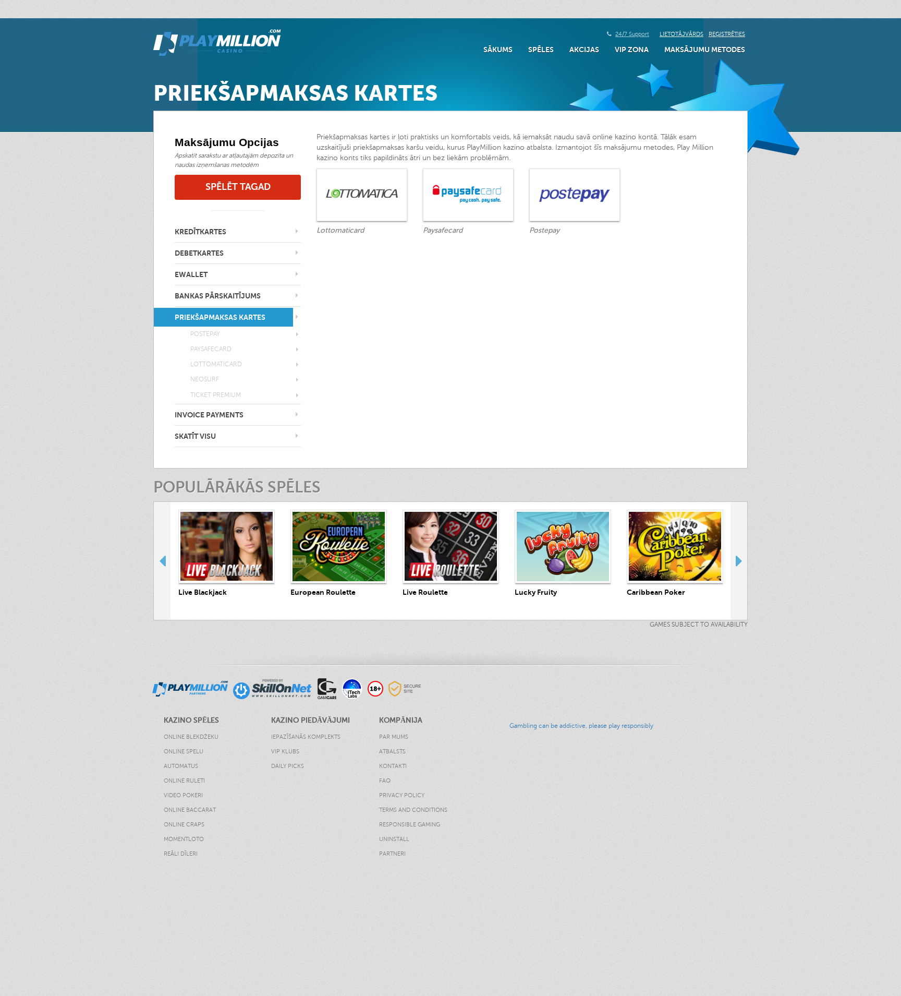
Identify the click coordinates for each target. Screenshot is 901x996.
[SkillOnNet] (272, 688)
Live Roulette (425, 592)
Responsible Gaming (409, 824)
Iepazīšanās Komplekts (305, 737)
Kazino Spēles (23, 910)
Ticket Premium (215, 395)
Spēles (541, 49)
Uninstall (394, 839)
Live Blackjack (202, 592)
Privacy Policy (401, 795)
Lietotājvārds (681, 34)
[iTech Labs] (352, 688)
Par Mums (393, 737)
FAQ (385, 780)
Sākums (498, 49)
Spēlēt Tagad (238, 187)
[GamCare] (327, 688)
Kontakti (393, 766)
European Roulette (323, 592)
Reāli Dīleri (181, 853)
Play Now (226, 546)
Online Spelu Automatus (183, 759)
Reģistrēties (727, 34)
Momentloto (184, 839)
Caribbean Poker (656, 592)
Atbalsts (392, 751)
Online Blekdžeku (191, 737)
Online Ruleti (184, 780)
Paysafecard (211, 349)
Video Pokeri (183, 795)
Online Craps (184, 824)
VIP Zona (632, 49)
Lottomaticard (216, 364)
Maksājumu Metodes (704, 49)
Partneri (392, 853)
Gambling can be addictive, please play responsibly (581, 725)
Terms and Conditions (413, 810)
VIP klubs (285, 751)
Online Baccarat (190, 810)
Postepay (205, 334)
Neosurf (204, 379)
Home (10, 899)
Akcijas (584, 49)
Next (738, 561)
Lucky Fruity (536, 592)
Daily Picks (287, 766)
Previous (162, 561)
